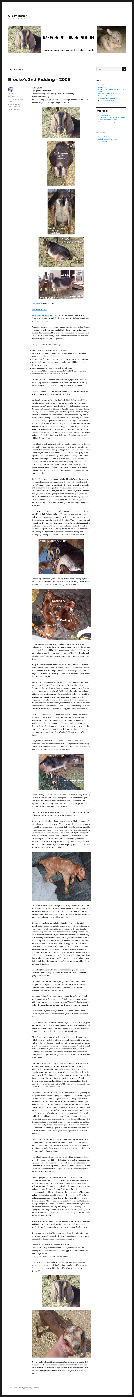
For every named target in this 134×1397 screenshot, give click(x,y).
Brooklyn (18, 104)
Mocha (20, 106)
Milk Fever (36, 304)
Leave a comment (14, 109)
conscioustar (12, 93)
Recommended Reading (106, 96)
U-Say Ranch (18, 15)
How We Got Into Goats (106, 94)
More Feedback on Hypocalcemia (45, 315)
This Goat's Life (103, 141)
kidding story (12, 106)
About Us (101, 85)
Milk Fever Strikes (39, 309)
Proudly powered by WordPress (29, 1388)
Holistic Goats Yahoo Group (107, 139)
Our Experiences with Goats (107, 120)
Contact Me (102, 87)
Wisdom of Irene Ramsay (106, 98)
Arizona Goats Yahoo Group (107, 137)
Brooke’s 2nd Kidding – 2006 (39, 79)
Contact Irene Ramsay (107, 100)
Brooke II (11, 104)
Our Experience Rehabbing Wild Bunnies (111, 117)
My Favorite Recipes (104, 115)
